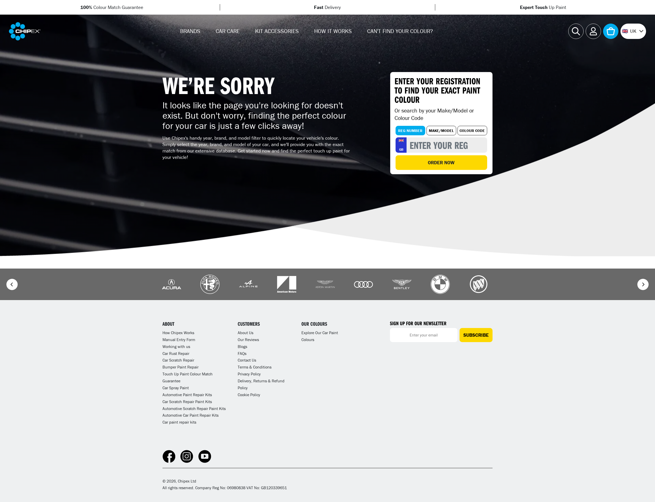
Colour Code (472, 130)
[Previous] (12, 284)
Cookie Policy (249, 394)
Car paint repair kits (179, 422)
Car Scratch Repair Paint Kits (187, 401)
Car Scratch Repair (178, 360)
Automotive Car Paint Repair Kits (190, 415)
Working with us (176, 346)
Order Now (441, 162)
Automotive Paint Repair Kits (187, 394)
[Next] (643, 284)
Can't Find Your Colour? (400, 31)
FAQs (242, 353)
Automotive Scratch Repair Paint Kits (194, 408)
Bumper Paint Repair (180, 367)
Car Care (228, 31)
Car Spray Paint (175, 387)
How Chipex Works (178, 332)
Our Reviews (248, 339)
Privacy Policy (249, 373)
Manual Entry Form (178, 339)
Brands (190, 31)
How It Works (333, 31)
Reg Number (410, 130)
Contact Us (247, 360)
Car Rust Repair (175, 353)
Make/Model (441, 130)
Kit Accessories (277, 31)
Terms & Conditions (254, 367)
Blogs (242, 346)
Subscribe (476, 335)
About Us (245, 332)
